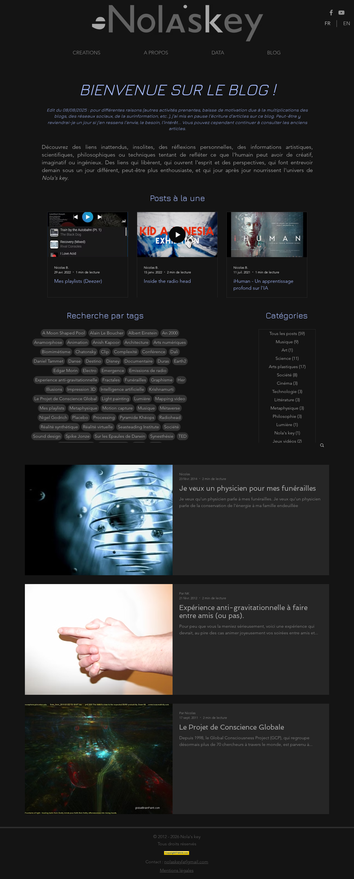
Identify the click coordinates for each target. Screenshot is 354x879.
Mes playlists (52, 408)
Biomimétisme (56, 351)
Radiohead (170, 417)
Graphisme (162, 379)
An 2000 (170, 333)
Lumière (142, 398)
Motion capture (117, 408)
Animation (77, 342)
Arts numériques (169, 342)
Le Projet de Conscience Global (65, 398)
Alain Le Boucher (106, 333)
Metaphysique (83, 408)
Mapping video (170, 398)
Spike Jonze (78, 436)
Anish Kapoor (106, 342)
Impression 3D (81, 389)
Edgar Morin (65, 370)
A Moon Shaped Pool (63, 333)
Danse (74, 361)
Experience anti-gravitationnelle (66, 379)
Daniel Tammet (48, 361)
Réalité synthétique (59, 426)
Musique (146, 408)
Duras (163, 361)
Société (171, 426)
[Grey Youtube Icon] (341, 12)
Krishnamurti (161, 389)
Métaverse (170, 408)
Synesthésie (161, 436)
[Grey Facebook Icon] (331, 12)
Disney (112, 361)
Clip (105, 351)
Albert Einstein (142, 333)
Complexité (125, 351)
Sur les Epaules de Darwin (120, 436)
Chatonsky (86, 351)
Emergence (112, 370)
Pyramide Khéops (137, 417)
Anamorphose (48, 342)
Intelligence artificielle (122, 389)
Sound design (47, 436)
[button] (235, 53)
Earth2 (180, 361)
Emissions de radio (147, 370)
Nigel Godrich (53, 417)
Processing (104, 417)
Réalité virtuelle (98, 426)
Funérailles (135, 379)
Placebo (80, 417)
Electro (90, 370)
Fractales (111, 379)
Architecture (136, 342)
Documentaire (138, 361)
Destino (93, 361)
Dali (174, 351)
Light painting (115, 398)
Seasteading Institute (138, 426)
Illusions (54, 389)
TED (182, 436)
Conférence (153, 351)
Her (181, 379)
